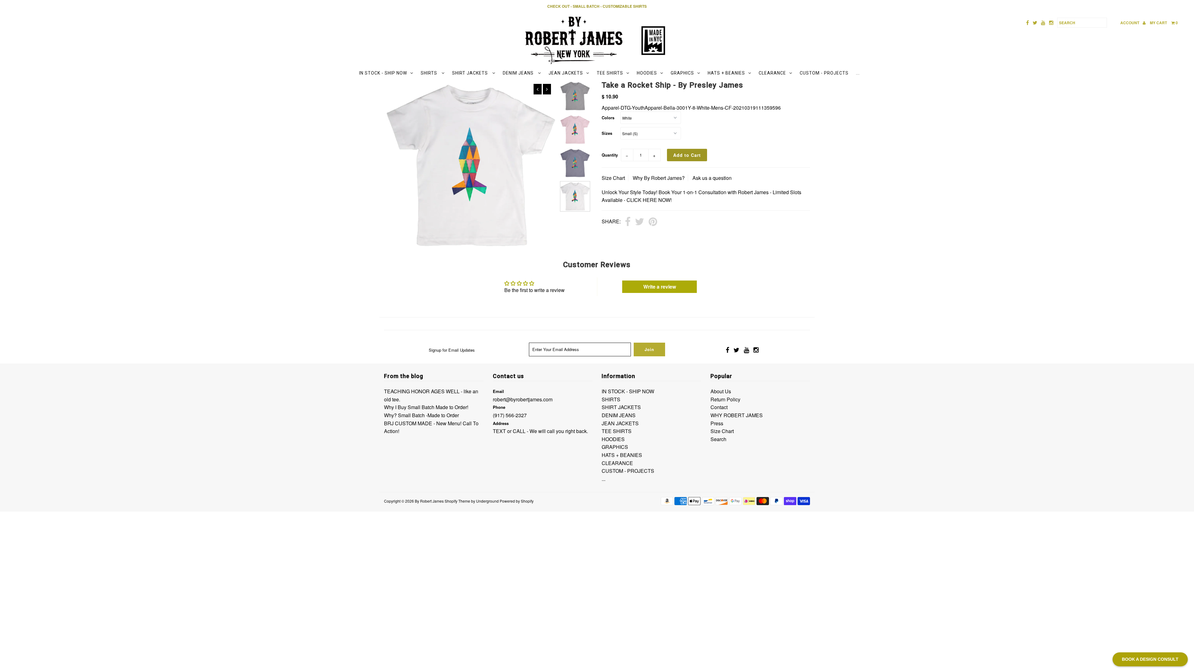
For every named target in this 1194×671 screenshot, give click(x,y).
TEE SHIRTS (610, 73)
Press (716, 423)
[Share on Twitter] (639, 222)
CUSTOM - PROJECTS (824, 73)
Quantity (610, 155)
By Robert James (429, 501)
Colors (608, 118)
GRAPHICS (682, 73)
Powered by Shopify (517, 501)
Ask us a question (712, 177)
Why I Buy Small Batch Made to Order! (426, 407)
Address (501, 423)
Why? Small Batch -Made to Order (421, 415)
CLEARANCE (772, 73)
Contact (719, 407)
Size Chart (613, 177)
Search (718, 439)
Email (498, 391)
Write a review (659, 286)
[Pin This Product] (653, 222)
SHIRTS (429, 73)
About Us (720, 391)
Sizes (607, 133)
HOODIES (647, 73)
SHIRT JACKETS (470, 73)
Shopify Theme (457, 501)
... (858, 73)
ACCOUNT (1130, 22)
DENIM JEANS (519, 73)
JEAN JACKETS (565, 73)
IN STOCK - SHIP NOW (383, 73)
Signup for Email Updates (452, 350)
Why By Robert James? (659, 177)
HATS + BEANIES (726, 73)
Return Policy (725, 399)
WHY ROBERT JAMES (736, 415)
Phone (499, 407)
